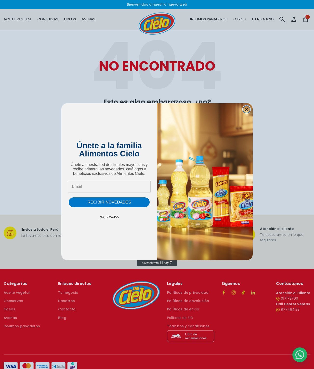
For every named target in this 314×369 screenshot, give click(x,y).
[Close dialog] (246, 109)
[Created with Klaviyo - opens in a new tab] (157, 263)
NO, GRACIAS (109, 217)
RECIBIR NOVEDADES (109, 202)
